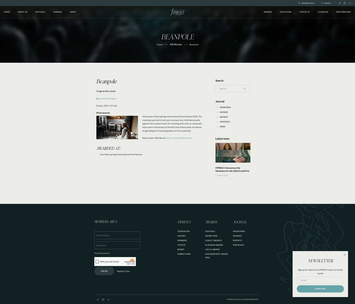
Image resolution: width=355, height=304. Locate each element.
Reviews (224, 112)
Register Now (123, 271)
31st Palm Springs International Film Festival (121, 154)
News (222, 126)
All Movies (176, 44)
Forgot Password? (102, 253)
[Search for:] (232, 88)
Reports (224, 117)
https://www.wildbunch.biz (179, 138)
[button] (230, 178)
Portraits (225, 122)
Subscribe (320, 289)
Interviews (225, 107)
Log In (104, 271)
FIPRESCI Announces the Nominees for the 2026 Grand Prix (232, 169)
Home (159, 44)
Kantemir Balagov (107, 98)
